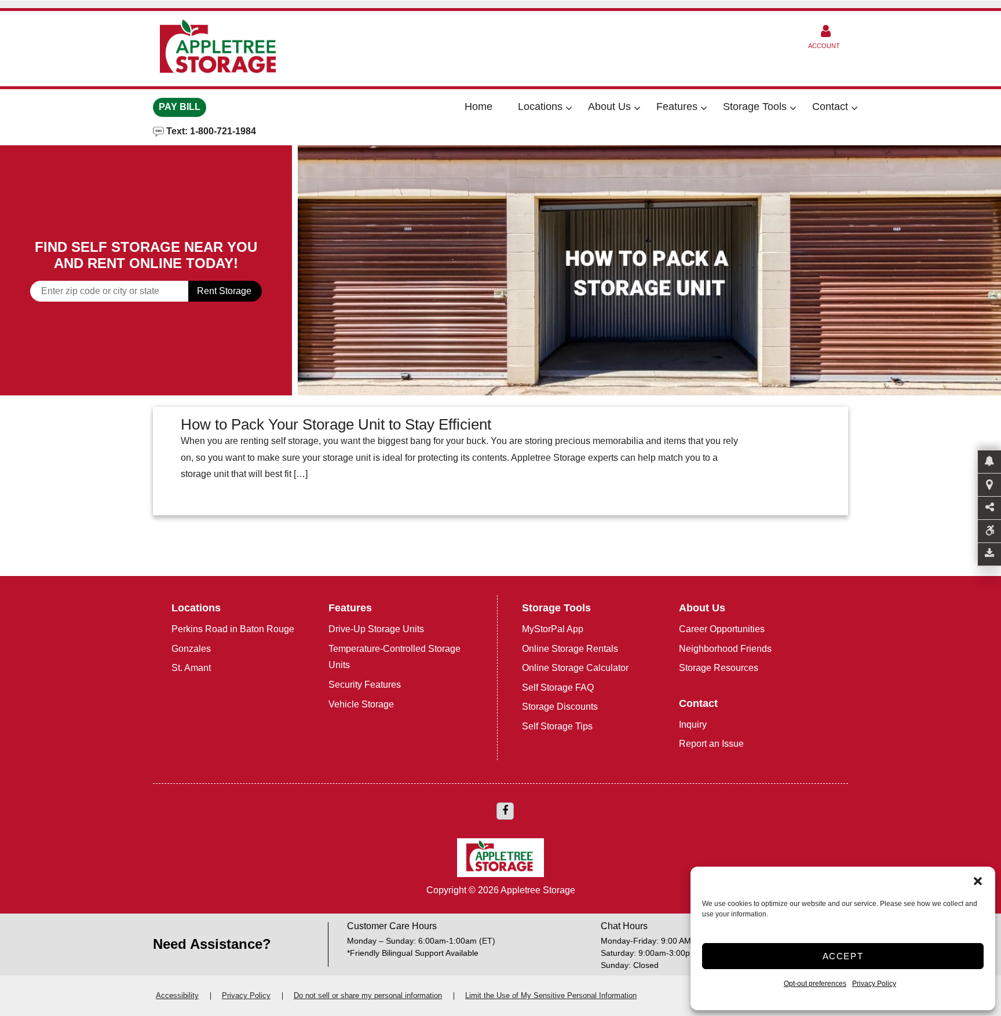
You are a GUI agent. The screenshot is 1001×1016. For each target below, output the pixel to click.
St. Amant (191, 668)
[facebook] (505, 811)
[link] (649, 270)
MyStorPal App (552, 629)
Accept (843, 956)
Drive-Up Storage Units (376, 629)
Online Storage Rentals (570, 649)
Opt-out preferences (815, 984)
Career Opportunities (722, 629)
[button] (978, 881)
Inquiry (693, 724)
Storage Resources (718, 668)
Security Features (364, 684)
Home (478, 106)
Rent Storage (224, 291)
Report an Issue (711, 744)
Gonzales (191, 649)
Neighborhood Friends (725, 649)
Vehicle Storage (361, 704)
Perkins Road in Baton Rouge (232, 629)
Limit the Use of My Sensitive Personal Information (551, 995)
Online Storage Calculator (575, 668)
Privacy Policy (874, 984)
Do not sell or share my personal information (368, 995)
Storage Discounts (560, 706)
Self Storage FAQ (558, 687)
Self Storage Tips (557, 726)
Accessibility (177, 995)
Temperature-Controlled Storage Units (394, 657)
